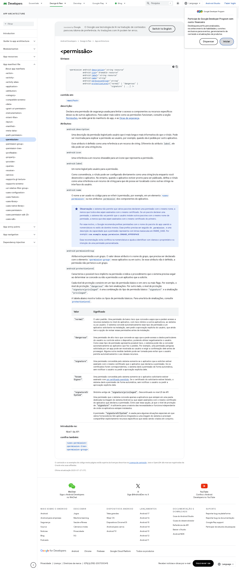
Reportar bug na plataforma (218, 513)
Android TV (111, 531)
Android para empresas (51, 518)
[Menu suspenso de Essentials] (42, 3)
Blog (120, 3)
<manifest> (73, 100)
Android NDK (178, 534)
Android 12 (144, 535)
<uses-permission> (77, 443)
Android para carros (115, 527)
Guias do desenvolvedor (183, 520)
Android (44, 513)
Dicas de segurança (129, 118)
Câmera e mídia (81, 527)
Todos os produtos (145, 551)
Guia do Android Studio (183, 516)
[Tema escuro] (173, 66)
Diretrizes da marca (72, 563)
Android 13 (144, 531)
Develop (77, 3)
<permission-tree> (77, 446)
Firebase (101, 551)
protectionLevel (100, 83)
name (94, 78)
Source (44, 527)
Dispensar (208, 41)
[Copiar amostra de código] (176, 66)
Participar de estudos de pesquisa (220, 527)
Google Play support (215, 522)
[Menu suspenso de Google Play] (107, 3)
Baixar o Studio (179, 529)
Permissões (71, 118)
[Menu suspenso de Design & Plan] (66, 3)
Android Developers (68, 41)
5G (75, 535)
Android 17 (144, 513)
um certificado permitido (117, 379)
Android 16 (145, 518)
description (98, 69)
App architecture (14, 13)
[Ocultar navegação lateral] (33, 565)
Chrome (87, 551)
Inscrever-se (203, 563)
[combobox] (159, 3)
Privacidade (79, 531)
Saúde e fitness (80, 522)
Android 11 (144, 540)
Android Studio (213, 3)
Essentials (34, 3)
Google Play (98, 3)
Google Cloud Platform (120, 551)
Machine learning (81, 518)
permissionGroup (100, 80)
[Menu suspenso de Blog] (126, 3)
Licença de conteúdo (138, 462)
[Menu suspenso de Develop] (85, 3)
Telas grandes (113, 513)
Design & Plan (56, 3)
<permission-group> (100, 259)
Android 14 (145, 527)
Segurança (45, 522)
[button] (16, 41)
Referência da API (181, 525)
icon (94, 72)
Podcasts (44, 540)
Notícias (44, 531)
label (94, 75)
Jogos (76, 513)
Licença (57, 563)
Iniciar (226, 41)
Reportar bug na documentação (220, 518)
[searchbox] (18, 24)
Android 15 (144, 522)
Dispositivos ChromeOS (117, 522)
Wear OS (111, 518)
